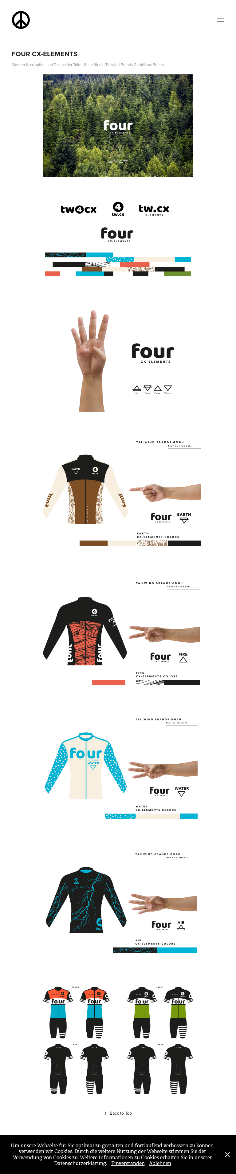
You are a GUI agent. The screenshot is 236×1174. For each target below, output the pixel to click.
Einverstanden (128, 1163)
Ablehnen (160, 1163)
